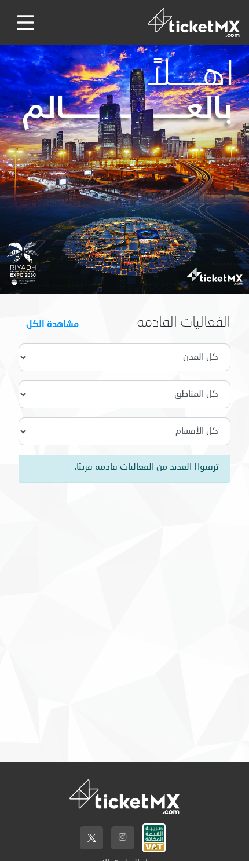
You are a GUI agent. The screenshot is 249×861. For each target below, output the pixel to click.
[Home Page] (194, 22)
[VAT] (154, 835)
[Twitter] (91, 837)
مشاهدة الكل (52, 323)
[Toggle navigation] (25, 22)
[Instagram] (122, 837)
